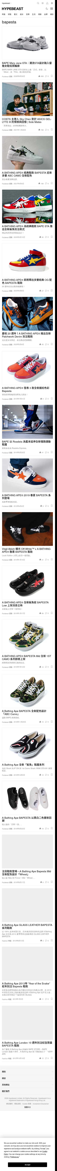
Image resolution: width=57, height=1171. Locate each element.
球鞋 (9, 14)
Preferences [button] (14, 1157)
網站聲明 (9, 1104)
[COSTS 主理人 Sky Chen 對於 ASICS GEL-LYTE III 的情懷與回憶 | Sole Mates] (27, 99)
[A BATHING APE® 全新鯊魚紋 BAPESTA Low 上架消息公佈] (27, 583)
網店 (52, 14)
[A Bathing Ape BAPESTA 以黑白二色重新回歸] (27, 798)
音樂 (27, 14)
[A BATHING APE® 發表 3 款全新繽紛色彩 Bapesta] (27, 368)
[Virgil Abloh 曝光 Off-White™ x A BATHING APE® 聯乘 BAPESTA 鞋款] (27, 529)
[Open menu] (51, 8)
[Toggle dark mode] (47, 8)
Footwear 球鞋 (7, 76)
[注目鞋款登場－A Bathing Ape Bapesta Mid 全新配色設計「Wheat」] (27, 852)
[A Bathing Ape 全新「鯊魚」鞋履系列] (27, 745)
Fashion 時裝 (6, 941)
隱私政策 (17, 1104)
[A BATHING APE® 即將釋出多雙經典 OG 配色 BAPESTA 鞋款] (27, 260)
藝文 (15, 14)
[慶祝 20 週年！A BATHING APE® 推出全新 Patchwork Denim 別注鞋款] (27, 314)
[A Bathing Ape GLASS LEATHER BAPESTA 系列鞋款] (27, 905)
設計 (21, 14)
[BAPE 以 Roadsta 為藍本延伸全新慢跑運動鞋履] (27, 422)
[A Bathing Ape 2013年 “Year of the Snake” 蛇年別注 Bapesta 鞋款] (27, 964)
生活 (33, 14)
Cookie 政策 (26, 1104)
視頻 (39, 14)
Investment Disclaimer (41, 1104)
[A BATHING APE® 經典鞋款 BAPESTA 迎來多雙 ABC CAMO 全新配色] (27, 153)
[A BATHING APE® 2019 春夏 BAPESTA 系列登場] (27, 475)
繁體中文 (27, 1107)
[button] (51, 76)
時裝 (3, 14)
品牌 (45, 14)
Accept (27, 1165)
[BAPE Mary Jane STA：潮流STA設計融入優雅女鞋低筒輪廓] (27, 43)
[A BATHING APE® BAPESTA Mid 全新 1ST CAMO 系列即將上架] (27, 636)
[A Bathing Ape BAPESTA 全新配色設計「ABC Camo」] (27, 691)
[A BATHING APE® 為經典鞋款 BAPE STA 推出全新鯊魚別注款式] (27, 206)
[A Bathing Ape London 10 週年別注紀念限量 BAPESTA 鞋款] (27, 1023)
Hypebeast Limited (15, 1098)
